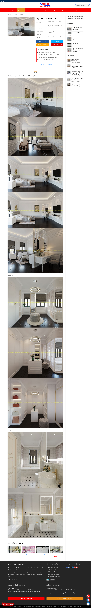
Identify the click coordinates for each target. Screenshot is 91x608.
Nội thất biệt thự (22, 14)
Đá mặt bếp (42, 554)
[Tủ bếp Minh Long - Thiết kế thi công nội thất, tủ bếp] (45, 5)
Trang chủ (9, 14)
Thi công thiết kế (78, 1)
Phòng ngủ (54, 10)
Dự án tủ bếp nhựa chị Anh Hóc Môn (76, 85)
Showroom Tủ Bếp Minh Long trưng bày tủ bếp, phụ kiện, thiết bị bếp (77, 73)
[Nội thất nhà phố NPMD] (14, 549)
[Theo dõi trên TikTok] (71, 567)
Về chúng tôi (11, 10)
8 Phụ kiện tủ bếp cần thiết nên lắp (76, 60)
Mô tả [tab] (35, 72)
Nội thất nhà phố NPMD (14, 554)
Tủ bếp (28, 10)
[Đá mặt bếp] (42, 549)
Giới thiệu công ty (13, 579)
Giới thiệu (72, 1)
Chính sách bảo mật (52, 571)
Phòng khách (45, 10)
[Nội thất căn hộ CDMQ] (28, 549)
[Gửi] (88, 5)
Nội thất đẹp (20, 10)
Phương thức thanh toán (54, 576)
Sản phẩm (84, 1)
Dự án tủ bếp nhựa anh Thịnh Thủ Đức (77, 79)
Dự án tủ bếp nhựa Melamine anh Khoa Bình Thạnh (77, 66)
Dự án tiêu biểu (79, 10)
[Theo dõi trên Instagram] (69, 567)
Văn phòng (62, 10)
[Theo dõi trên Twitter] (73, 567)
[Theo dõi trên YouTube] (77, 567)
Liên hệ (88, 1)
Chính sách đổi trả (52, 569)
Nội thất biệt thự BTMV (57, 554)
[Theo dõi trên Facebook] (67, 567)
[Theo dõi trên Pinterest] (75, 567)
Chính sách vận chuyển (53, 574)
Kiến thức (70, 10)
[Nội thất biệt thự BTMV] (56, 549)
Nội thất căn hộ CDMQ (28, 554)
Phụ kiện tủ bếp (36, 10)
